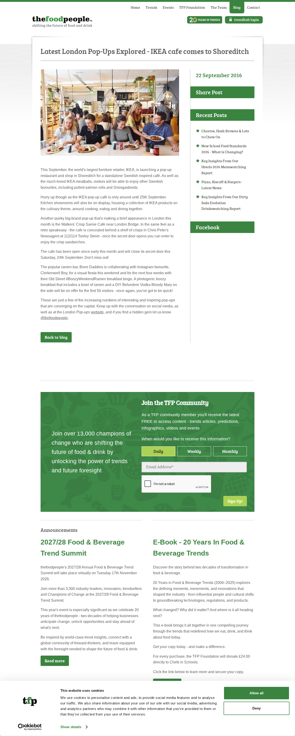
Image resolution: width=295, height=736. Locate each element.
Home (135, 7)
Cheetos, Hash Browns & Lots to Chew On (225, 133)
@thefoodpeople (54, 318)
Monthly (230, 451)
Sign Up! (235, 501)
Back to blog (56, 337)
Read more (55, 660)
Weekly (194, 451)
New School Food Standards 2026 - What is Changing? (223, 148)
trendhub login (246, 19)
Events (168, 7)
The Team (219, 7)
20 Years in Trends (204, 20)
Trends (151, 7)
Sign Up (176, 354)
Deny (256, 708)
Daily (158, 451)
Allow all (256, 693)
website (97, 312)
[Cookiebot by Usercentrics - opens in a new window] (30, 727)
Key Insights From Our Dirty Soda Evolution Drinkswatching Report (224, 202)
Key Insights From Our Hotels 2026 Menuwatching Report (223, 166)
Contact (253, 7)
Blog (237, 7)
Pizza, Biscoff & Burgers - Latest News (221, 184)
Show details (70, 727)
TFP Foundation (192, 7)
